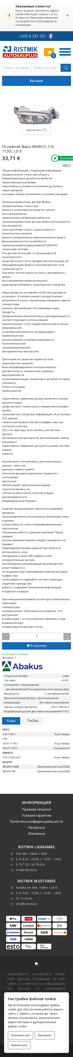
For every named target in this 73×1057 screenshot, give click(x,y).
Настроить (45, 1035)
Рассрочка (36, 827)
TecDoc (33, 721)
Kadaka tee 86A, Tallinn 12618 (36, 887)
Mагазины (36, 833)
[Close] (67, 15)
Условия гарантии (36, 815)
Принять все (19, 1045)
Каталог (36, 81)
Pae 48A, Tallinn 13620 (31, 854)
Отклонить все (20, 1035)
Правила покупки (36, 809)
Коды (11, 721)
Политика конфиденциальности (36, 821)
